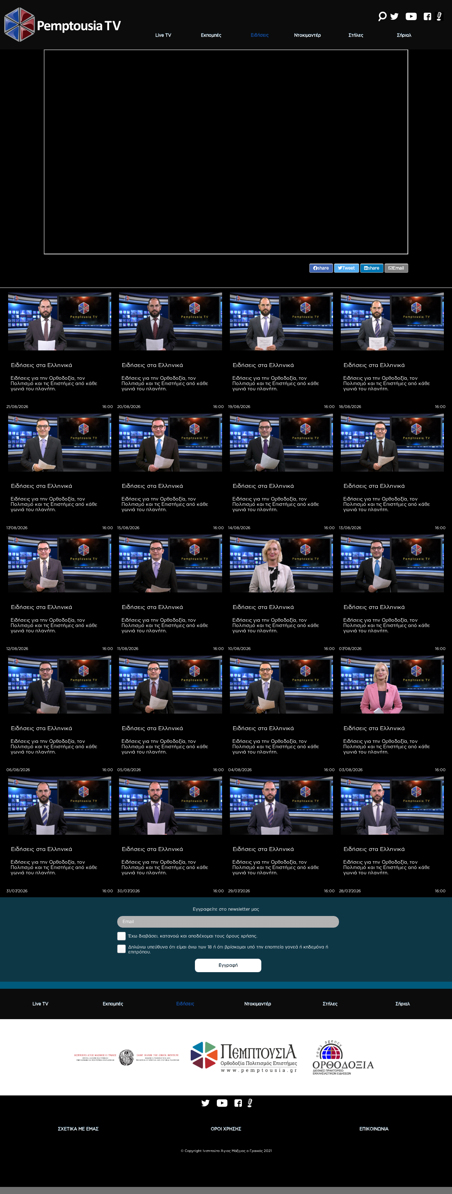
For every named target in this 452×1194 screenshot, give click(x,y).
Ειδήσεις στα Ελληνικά (41, 365)
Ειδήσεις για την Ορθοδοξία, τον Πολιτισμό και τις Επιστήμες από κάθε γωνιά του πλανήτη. (55, 383)
